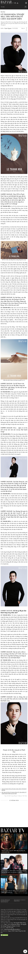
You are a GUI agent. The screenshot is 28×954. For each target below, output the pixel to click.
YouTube (17, 3)
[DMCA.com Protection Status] (4, 935)
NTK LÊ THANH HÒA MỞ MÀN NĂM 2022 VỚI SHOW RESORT (14, 789)
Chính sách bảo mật (4, 901)
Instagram (15, 3)
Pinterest (26, 30)
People (3, 12)
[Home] (25, 951)
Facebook (13, 3)
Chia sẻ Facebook (26, 28)
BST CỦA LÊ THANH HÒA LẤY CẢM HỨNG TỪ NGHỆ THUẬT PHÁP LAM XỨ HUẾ (14, 793)
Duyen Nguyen (7, 28)
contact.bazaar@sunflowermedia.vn (12, 929)
